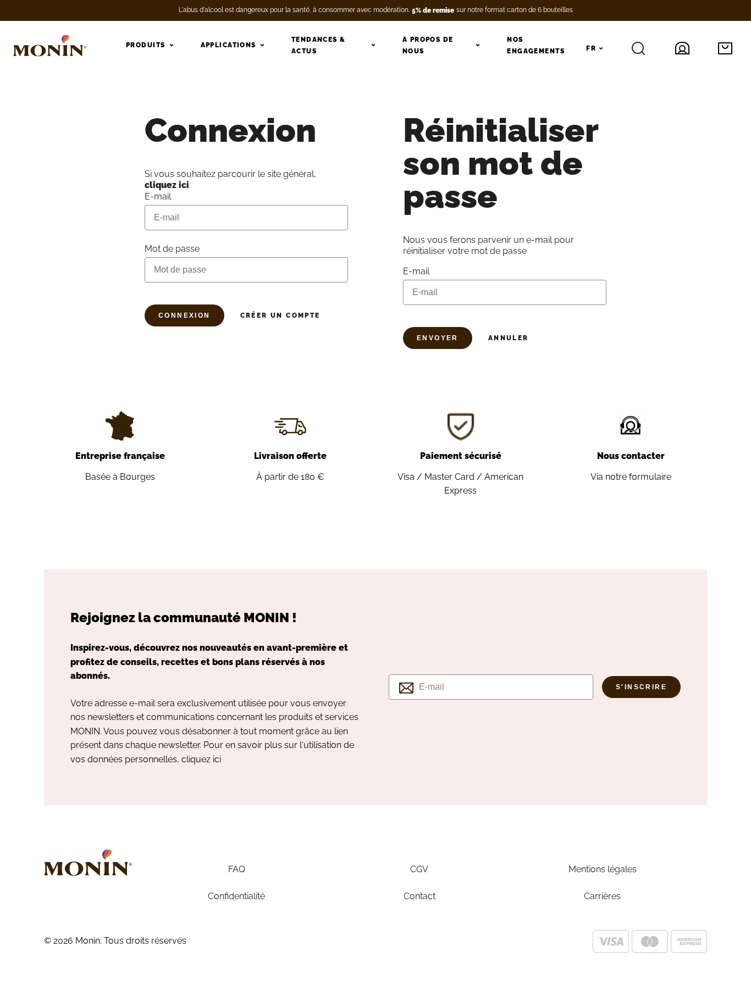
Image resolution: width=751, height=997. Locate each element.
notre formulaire (638, 477)
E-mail (416, 271)
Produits (145, 45)
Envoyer (438, 338)
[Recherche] (638, 48)
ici (217, 759)
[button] (725, 48)
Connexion (184, 315)
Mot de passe (172, 248)
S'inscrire (641, 687)
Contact (419, 896)
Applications (228, 45)
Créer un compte (280, 315)
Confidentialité (236, 896)
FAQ (236, 869)
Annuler (508, 338)
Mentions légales (602, 869)
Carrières (602, 896)
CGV (419, 869)
